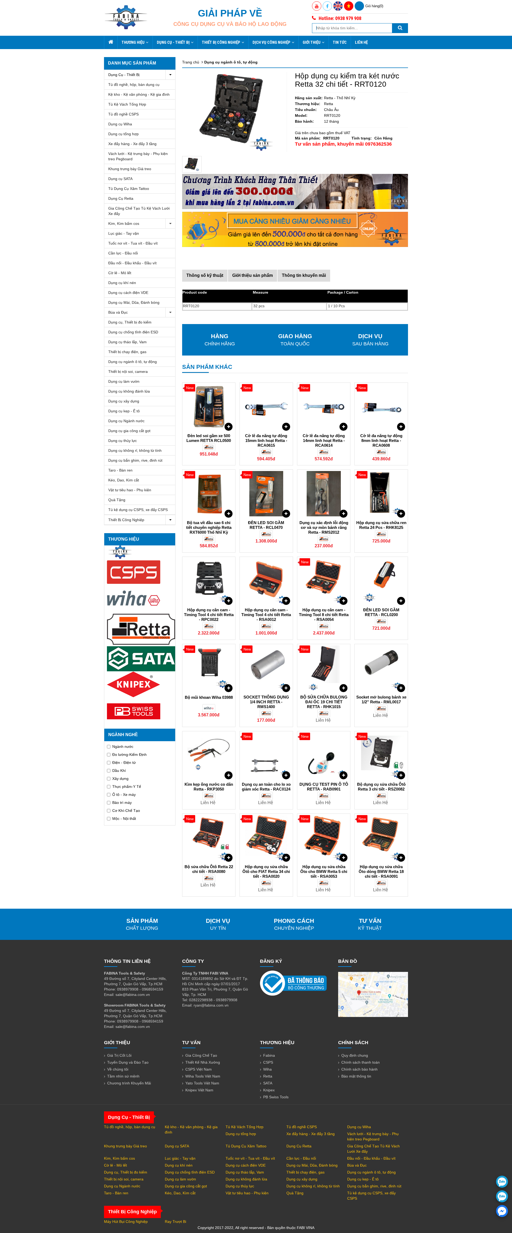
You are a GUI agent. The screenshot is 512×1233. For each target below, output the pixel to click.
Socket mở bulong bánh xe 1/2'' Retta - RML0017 (381, 699)
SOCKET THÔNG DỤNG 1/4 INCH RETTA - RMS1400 (266, 702)
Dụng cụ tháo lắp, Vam (127, 342)
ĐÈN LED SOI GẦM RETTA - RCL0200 (381, 612)
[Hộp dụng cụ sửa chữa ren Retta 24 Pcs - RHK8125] (381, 494)
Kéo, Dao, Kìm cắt (123, 480)
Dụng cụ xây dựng (123, 401)
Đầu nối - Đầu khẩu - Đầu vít (132, 263)
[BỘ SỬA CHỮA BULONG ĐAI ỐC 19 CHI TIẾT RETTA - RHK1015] (323, 668)
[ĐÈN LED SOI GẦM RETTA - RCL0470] (266, 494)
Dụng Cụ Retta (120, 198)
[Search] (400, 28)
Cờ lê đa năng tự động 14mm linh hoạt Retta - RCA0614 (324, 440)
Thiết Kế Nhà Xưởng (202, 1062)
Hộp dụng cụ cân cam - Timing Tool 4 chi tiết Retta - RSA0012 (266, 615)
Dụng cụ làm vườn (123, 381)
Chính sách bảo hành (359, 1069)
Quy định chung (354, 1055)
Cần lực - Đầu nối (123, 253)
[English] (338, 6)
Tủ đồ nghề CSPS (123, 114)
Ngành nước (122, 746)
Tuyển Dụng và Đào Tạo (128, 1062)
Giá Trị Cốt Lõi (119, 1055)
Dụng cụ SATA (120, 179)
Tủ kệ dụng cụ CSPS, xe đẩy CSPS (138, 510)
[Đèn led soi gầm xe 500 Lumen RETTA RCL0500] (208, 407)
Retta (267, 1076)
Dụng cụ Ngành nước (126, 421)
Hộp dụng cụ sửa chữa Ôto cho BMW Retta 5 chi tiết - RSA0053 (323, 871)
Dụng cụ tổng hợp (123, 134)
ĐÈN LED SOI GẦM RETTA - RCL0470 (266, 525)
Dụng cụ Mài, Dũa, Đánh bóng (133, 302)
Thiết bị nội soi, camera (128, 371)
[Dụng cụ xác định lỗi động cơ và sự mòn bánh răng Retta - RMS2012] (323, 494)
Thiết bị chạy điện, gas (127, 352)
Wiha (267, 1069)
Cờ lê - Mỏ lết (119, 273)
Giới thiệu (312, 42)
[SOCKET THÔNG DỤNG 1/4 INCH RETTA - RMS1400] (266, 668)
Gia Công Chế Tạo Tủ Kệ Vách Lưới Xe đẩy (139, 211)
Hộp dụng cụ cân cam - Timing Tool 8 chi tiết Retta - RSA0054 (324, 615)
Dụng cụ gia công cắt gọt (129, 431)
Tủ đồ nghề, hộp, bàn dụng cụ (133, 84)
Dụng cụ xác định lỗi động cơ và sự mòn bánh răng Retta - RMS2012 (323, 527)
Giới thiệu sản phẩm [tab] (252, 275)
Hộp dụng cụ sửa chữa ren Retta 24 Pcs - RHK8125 (381, 525)
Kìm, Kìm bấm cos (123, 223)
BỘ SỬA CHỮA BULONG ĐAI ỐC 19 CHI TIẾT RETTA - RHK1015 (323, 702)
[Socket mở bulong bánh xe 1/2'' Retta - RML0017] (381, 668)
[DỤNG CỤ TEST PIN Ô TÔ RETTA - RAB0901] (323, 755)
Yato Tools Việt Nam (202, 1083)
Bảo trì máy (122, 802)
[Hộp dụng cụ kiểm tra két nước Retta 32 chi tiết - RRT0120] (192, 164)
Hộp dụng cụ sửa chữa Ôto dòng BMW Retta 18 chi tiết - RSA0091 (381, 871)
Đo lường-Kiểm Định (129, 754)
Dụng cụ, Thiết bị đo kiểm (129, 322)
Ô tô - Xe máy (124, 794)
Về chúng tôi (117, 1069)
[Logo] (126, 17)
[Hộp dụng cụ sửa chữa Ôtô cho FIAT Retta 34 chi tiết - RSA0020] (266, 838)
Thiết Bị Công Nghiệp (221, 42)
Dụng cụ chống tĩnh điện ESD (133, 332)
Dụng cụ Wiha (120, 124)
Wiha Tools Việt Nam (202, 1076)
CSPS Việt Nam (198, 1069)
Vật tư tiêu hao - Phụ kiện (129, 490)
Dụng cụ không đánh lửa (129, 391)
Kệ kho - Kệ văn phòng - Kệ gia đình (139, 94)
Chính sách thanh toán (360, 1062)
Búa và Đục (118, 312)
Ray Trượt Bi (175, 1221)
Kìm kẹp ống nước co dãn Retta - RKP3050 (209, 786)
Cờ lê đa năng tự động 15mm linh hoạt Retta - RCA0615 (266, 440)
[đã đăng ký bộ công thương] (293, 983)
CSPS (268, 1062)
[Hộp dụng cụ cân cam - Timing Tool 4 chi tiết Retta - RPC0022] (208, 581)
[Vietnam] (348, 6)
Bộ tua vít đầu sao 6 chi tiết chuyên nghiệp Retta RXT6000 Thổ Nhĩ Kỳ (208, 527)
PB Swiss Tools (276, 1097)
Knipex (269, 1090)
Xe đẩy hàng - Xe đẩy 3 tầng (132, 144)
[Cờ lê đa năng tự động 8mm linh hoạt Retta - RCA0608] (381, 407)
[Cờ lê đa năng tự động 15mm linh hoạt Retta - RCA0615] (266, 407)
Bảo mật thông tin (356, 1076)
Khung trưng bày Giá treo (129, 169)
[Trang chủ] (110, 42)
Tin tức (340, 42)
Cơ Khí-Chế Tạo (126, 810)
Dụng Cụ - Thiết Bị (173, 42)
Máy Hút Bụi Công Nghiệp (126, 1221)
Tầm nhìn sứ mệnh (123, 1076)
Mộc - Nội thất (124, 818)
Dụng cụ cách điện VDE (128, 292)
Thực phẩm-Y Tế (126, 786)
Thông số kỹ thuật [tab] (204, 275)
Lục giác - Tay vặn (123, 233)
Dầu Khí (119, 770)
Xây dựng (120, 778)
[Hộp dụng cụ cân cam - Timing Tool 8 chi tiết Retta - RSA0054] (323, 581)
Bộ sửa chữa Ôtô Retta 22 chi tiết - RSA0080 (209, 869)
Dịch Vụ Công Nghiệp (271, 42)
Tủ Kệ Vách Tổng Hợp (127, 104)
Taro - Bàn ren (120, 470)
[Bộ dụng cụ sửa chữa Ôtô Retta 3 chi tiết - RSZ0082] (381, 755)
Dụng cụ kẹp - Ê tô (124, 411)
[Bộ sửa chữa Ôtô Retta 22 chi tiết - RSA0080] (208, 838)
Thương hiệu (133, 42)
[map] (373, 994)
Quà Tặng (116, 500)
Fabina (269, 1055)
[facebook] (502, 1211)
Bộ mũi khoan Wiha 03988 (209, 697)
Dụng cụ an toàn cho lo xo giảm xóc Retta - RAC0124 (266, 786)
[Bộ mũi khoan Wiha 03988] (208, 668)
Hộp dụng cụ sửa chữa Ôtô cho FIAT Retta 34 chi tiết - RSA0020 (266, 871)
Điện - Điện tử (124, 762)
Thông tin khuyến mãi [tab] (304, 275)
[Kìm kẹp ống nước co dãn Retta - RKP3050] (208, 755)
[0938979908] (502, 1182)
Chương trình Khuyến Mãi (129, 1083)
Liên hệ (361, 42)
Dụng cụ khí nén (122, 283)
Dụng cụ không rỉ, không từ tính (135, 450)
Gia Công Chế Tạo (201, 1055)
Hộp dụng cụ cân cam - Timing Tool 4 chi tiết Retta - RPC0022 (209, 615)
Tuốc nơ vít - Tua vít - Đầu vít (133, 243)
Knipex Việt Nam (199, 1090)
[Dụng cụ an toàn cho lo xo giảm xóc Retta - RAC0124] (266, 755)
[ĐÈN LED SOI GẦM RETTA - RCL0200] (381, 581)
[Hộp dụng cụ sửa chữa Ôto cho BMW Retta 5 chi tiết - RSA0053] (323, 838)
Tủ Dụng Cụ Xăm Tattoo (128, 188)
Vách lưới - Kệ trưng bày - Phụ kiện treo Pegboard (138, 156)
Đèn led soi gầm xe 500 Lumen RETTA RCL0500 (208, 438)
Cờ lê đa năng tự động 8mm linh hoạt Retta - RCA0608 (381, 440)
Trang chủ (190, 62)
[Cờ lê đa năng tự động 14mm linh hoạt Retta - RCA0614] (323, 407)
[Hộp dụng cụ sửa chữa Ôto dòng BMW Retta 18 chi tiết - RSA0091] (381, 838)
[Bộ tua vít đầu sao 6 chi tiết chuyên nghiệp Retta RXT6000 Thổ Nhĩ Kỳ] (208, 494)
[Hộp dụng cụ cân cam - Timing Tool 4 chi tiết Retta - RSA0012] (266, 581)
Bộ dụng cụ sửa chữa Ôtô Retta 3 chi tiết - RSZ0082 (381, 786)
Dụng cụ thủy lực (122, 440)
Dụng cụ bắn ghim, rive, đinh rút (135, 460)
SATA (267, 1083)
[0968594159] (502, 1196)
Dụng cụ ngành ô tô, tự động (132, 362)
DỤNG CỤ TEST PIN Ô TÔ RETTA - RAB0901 (323, 786)
